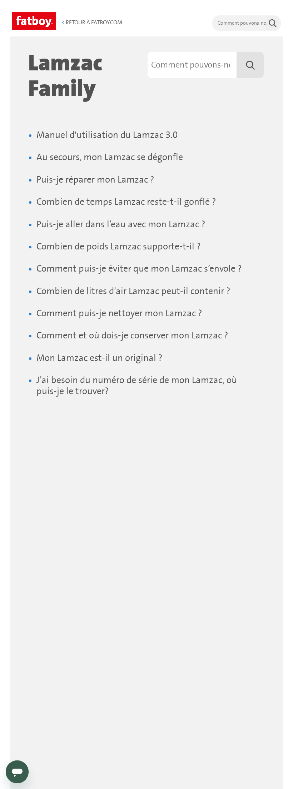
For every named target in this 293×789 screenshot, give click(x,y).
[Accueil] (34, 20)
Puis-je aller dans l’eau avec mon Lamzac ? (120, 224)
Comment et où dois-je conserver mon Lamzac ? (132, 336)
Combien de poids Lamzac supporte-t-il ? (118, 247)
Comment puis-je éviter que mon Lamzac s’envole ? (139, 269)
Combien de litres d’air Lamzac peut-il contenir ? (133, 291)
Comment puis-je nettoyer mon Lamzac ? (119, 313)
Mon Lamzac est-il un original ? (99, 358)
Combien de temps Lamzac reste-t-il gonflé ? (126, 202)
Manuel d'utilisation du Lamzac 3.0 (107, 135)
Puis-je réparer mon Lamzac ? (95, 180)
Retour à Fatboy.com (91, 22)
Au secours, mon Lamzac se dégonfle (109, 157)
